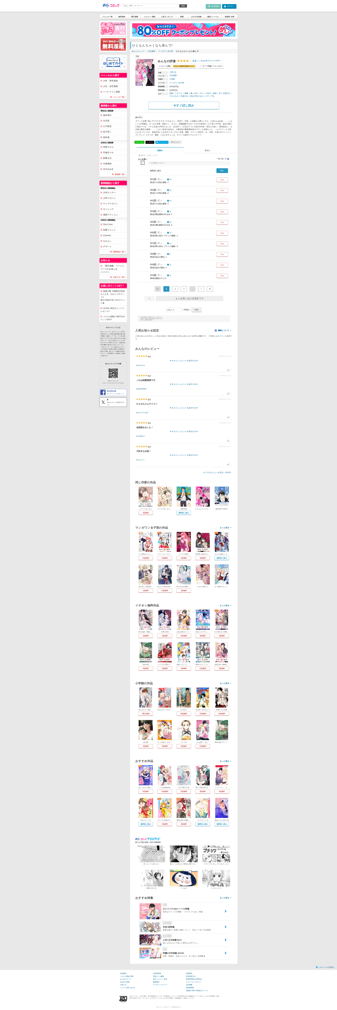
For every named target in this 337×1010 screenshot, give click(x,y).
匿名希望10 (142, 389)
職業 (186, 93)
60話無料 (221, 714)
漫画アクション (110, 215)
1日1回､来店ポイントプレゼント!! (112, 309)
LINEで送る (139, 142)
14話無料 (202, 668)
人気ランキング (167, 17)
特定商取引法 (190, 976)
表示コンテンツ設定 (160, 979)
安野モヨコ (108, 147)
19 (170, 179)
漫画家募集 (190, 988)
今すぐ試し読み (183, 105)
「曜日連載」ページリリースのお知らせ (112, 269)
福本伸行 (107, 115)
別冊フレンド (109, 230)
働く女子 (194, 93)
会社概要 (189, 985)
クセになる (174, 96)
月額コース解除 (158, 976)
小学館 (172, 79)
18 (170, 201)
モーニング (108, 209)
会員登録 (123, 973)
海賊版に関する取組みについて (197, 990)
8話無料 (203, 791)
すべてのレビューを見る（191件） (217, 472)
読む (222, 170)
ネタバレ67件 (213, 61)
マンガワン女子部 (165, 51)
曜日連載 (134, 17)
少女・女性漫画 (110, 86)
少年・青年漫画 (110, 81)
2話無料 (184, 591)
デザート (107, 246)
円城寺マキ (108, 152)
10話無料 (164, 591)
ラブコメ (178, 93)
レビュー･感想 (149, 17)
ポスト (150, 142)
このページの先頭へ (326, 967)
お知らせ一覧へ (119, 277)
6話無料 (165, 558)
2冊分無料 (146, 714)
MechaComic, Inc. (176, 1007)
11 (170, 265)
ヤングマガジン (110, 203)
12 (170, 211)
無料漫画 (121, 17)
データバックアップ (160, 985)
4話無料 (146, 513)
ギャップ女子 (205, 93)
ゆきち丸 (141, 365)
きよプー (141, 460)
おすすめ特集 (196, 17)
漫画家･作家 (229, 17)
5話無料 (165, 636)
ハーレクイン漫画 (111, 92)
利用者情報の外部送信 (194, 979)
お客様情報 (157, 973)
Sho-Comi (108, 224)
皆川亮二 (107, 132)
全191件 (204, 61)
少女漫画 (151, 51)
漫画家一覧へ (120, 174)
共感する (184, 96)
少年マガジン (109, 198)
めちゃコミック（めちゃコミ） (163, 1007)
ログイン (221, 336)
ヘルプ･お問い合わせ (127, 988)
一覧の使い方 (222, 159)
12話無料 (183, 636)
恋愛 (171, 93)
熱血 (215, 93)
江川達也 (107, 126)
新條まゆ (107, 158)
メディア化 (209, 96)
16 (170, 190)
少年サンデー (109, 192)
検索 (183, 6)
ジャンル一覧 (107, 17)
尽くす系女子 (224, 93)
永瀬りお (141, 436)
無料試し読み (184, 513)
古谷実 (106, 121)
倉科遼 (106, 137)
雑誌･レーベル (213, 17)
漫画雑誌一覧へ (119, 252)
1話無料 (184, 558)
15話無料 (164, 791)
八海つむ (173, 72)
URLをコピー (175, 142)
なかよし (107, 241)
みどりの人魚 (143, 412)
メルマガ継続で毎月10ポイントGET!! (113, 318)
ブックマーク (162, 142)
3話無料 (203, 558)
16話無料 (145, 558)
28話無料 (183, 714)
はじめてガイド (125, 979)
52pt (222, 180)
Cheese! (107, 235)
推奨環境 (156, 982)
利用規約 (189, 973)
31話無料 (202, 746)
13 (170, 233)
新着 (182, 17)
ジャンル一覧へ (119, 97)
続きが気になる (196, 96)
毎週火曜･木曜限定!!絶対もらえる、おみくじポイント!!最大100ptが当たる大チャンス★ (113, 297)
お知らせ (123, 985)
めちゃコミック (138, 51)
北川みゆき (108, 169)
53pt (222, 244)
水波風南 (107, 163)
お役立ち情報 (125, 982)
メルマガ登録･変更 (126, 976)
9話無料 (203, 636)
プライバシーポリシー (194, 982)
